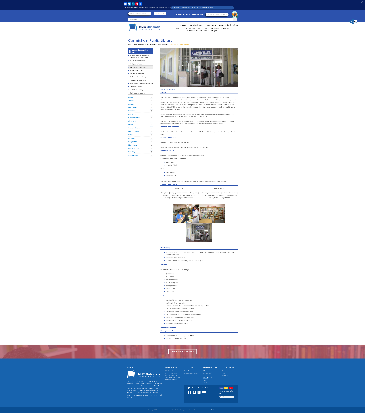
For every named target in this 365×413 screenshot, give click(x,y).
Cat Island (132, 114)
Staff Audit (235, 25)
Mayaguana (132, 145)
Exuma (130, 124)
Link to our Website (167, 89)
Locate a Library (203, 29)
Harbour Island (133, 131)
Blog (223, 371)
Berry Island (132, 107)
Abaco (130, 97)
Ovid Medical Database (171, 371)
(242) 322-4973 (184, 14)
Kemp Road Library (136, 87)
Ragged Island (133, 148)
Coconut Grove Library (137, 61)
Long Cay (131, 138)
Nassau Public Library (136, 70)
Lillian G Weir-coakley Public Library (141, 83)
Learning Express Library (172, 375)
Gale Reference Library (171, 373)
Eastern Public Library (137, 74)
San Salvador (133, 155)
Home (177, 29)
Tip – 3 (205, 383)
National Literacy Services (191, 373)
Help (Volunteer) (207, 371)
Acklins (131, 100)
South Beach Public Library (138, 80)
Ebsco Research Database (172, 377)
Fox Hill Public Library (136, 90)
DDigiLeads (213, 410)
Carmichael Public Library (138, 67)
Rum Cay (131, 152)
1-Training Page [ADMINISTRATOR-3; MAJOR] (202, 31)
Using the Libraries (196, 25)
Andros (131, 104)
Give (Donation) (207, 373)
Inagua (130, 135)
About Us (184, 29)
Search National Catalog (138, 14)
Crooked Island (134, 118)
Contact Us (225, 375)
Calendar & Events (210, 25)
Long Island (132, 142)
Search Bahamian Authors (216, 14)
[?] (186, 213)
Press (223, 373)
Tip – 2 (205, 380)
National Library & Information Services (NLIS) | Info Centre (140, 56)
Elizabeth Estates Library (138, 93)
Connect (192, 29)
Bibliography (183, 25)
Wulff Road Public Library (138, 77)
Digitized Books (224, 25)
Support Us (215, 29)
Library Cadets (188, 371)
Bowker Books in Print (171, 379)
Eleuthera (132, 121)
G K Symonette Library (137, 64)
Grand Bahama (134, 128)
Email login (160, 14)
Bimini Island (132, 111)
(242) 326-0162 (197, 14)
